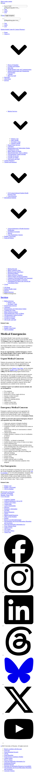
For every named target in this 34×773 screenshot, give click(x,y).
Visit (5, 9)
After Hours (7, 79)
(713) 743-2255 (5, 496)
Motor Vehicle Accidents (14, 151)
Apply (6, 11)
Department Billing (13, 273)
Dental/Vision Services (14, 145)
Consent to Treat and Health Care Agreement (20, 278)
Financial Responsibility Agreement (17, 279)
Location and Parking (14, 66)
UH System (7, 529)
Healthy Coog (14, 370)
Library (6, 513)
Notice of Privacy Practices (15, 275)
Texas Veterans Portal (10, 526)
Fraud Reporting (8, 755)
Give (5, 12)
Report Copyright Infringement (12, 520)
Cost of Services (12, 196)
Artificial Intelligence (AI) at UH (13, 501)
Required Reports (9, 764)
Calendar (10, 74)
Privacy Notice (8, 760)
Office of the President (10, 516)
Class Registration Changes (15, 235)
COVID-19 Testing (13, 157)
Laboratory (11, 146)
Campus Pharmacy (9, 160)
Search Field (7, 6)
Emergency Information (10, 509)
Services (6, 290)
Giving (6, 284)
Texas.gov (7, 750)
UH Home (7, 287)
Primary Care (14, 138)
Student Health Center (10, 289)
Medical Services (9, 292)
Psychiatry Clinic (16, 142)
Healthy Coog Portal (10, 236)
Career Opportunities (10, 505)
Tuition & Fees (8, 527)
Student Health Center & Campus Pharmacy (13, 29)
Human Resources (9, 512)
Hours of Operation (13, 65)
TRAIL (6, 753)
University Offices (9, 530)
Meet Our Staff (12, 75)
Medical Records (12, 269)
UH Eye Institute (9, 329)
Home (6, 32)
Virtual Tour (7, 532)
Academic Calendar (9, 499)
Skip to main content (6, 1)
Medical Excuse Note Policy (15, 272)
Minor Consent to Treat (14, 270)
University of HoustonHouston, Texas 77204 (7, 494)
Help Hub (10, 68)
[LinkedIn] (18, 626)
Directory (6, 507)
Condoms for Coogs (13, 149)
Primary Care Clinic (17, 368)
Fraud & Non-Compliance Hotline (13, 756)
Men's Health (14, 140)
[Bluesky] (18, 684)
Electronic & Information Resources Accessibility (17, 766)
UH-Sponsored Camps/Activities (17, 154)
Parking (6, 518)
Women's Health (15, 143)
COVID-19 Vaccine (13, 156)
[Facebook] (18, 563)
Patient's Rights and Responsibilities (17, 276)
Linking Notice (8, 758)
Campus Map (8, 504)
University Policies (9, 771)
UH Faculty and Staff (14, 159)
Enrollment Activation (14, 231)
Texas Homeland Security (11, 752)
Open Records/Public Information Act (14, 524)
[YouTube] (18, 743)
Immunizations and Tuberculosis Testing (19, 148)
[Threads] (18, 655)
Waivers (10, 233)
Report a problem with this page (13, 749)
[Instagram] (18, 592)
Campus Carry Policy (10, 502)
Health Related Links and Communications (19, 69)
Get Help (6, 510)
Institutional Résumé (9, 763)
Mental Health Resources (11, 515)
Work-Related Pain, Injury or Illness (17, 153)
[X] (18, 713)
